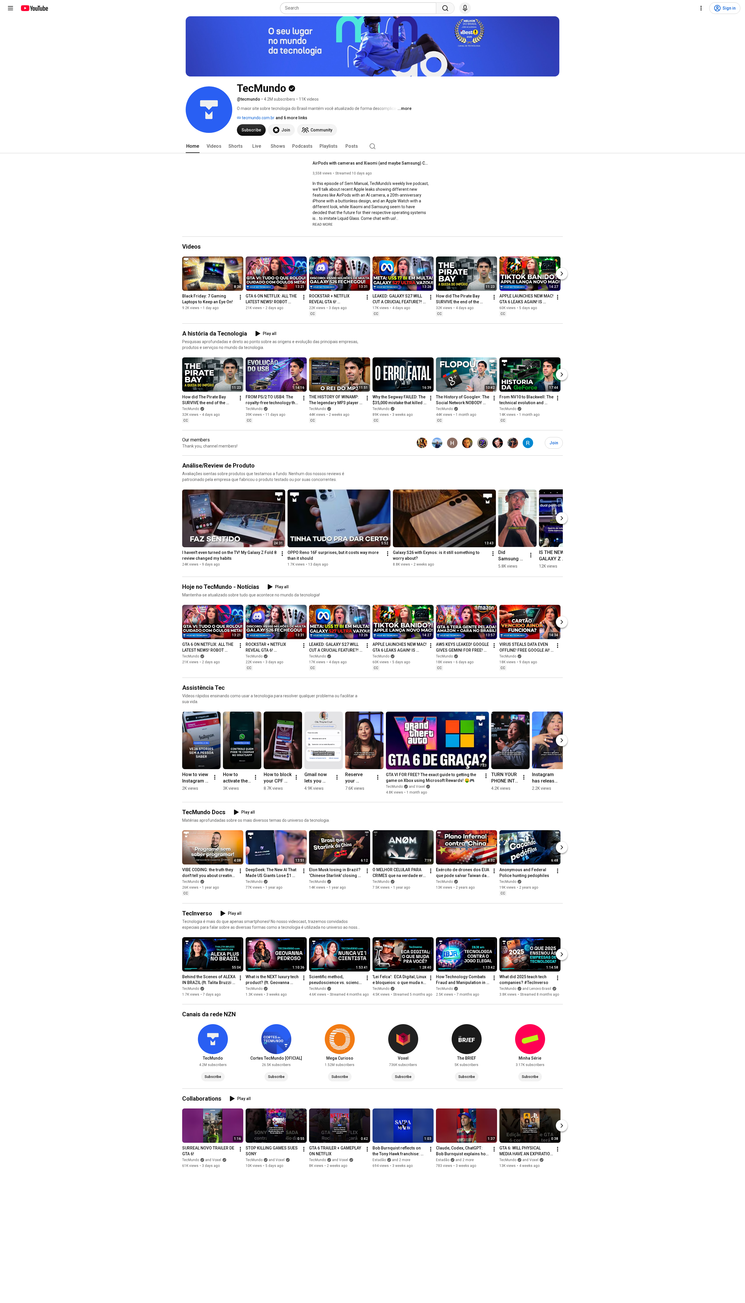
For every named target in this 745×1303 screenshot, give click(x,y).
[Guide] (10, 8)
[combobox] (360, 8)
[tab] (193, 146)
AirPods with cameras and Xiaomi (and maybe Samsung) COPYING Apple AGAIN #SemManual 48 (371, 163)
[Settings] (701, 8)
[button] (323, 224)
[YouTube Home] (34, 8)
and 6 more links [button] (291, 117)
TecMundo (190, 409)
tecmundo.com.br (257, 117)
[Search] (445, 8)
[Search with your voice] (465, 8)
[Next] (561, 273)
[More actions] (240, 297)
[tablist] (372, 146)
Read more (323, 224)
